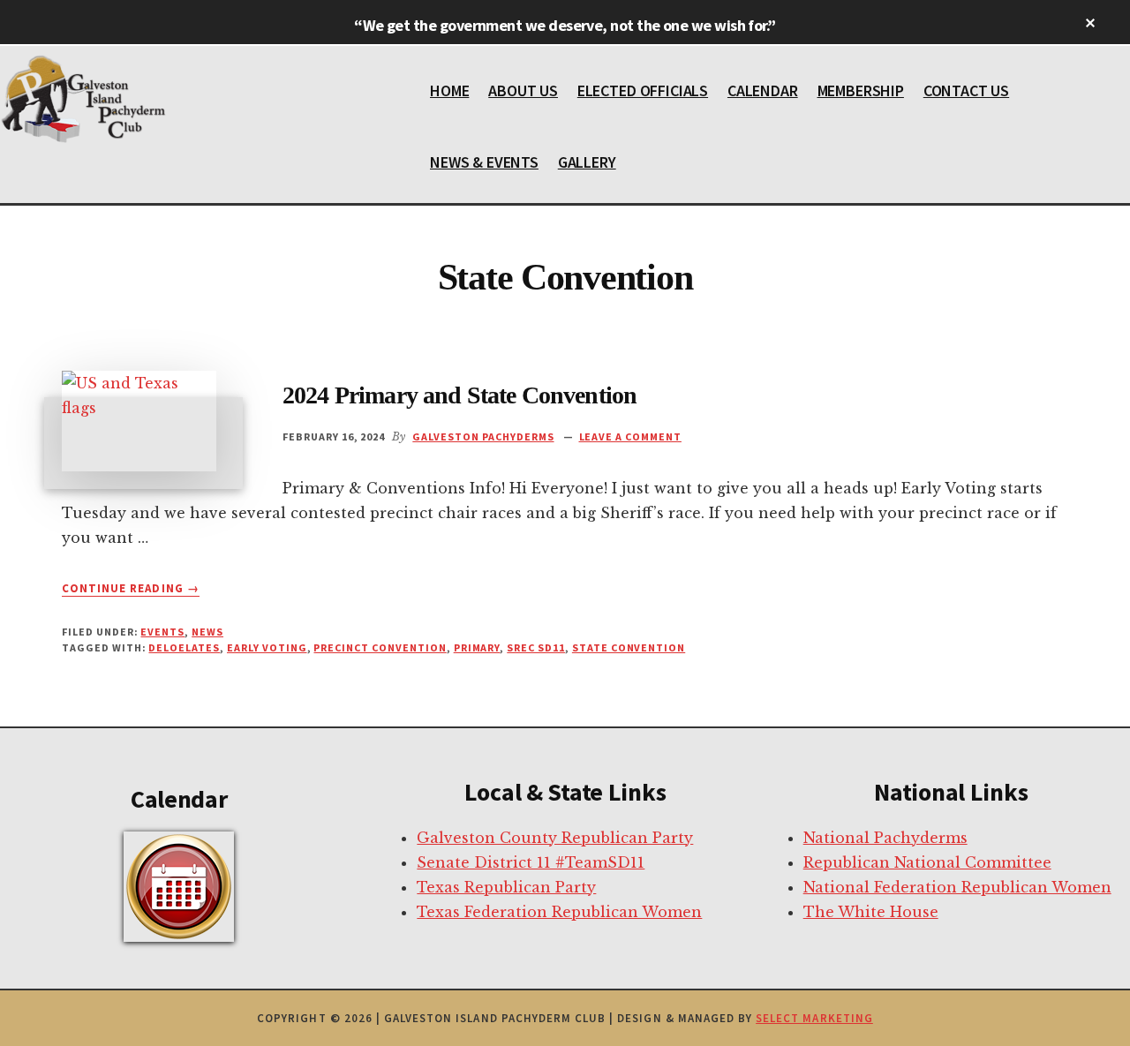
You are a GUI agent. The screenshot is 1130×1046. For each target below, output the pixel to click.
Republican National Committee (927, 862)
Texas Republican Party (506, 887)
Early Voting (267, 647)
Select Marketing (814, 1018)
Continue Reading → (131, 589)
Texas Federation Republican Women (559, 912)
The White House (870, 912)
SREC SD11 (536, 647)
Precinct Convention (379, 647)
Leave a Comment (630, 436)
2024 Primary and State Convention (459, 395)
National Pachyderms (885, 838)
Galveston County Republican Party (555, 838)
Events (162, 631)
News (207, 631)
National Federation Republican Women (957, 887)
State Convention (628, 647)
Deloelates (184, 647)
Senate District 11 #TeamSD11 (530, 862)
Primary (477, 647)
